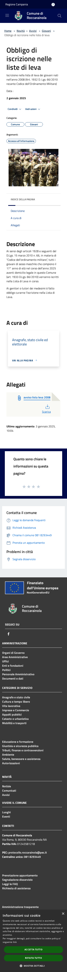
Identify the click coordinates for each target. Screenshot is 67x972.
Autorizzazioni (11, 763)
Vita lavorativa (11, 706)
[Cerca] (59, 16)
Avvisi (33, 31)
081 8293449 (32, 857)
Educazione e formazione (17, 742)
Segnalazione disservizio (17, 880)
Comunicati (9, 790)
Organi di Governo (13, 653)
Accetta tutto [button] (33, 949)
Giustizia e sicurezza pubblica (20, 746)
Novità (21, 31)
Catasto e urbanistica (15, 719)
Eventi (6, 816)
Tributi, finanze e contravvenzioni (22, 750)
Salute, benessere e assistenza (21, 759)
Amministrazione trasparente (20, 907)
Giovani (46, 31)
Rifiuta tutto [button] (33, 957)
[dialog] (33, 941)
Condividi (13, 109)
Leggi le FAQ (10, 884)
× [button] (63, 913)
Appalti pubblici (12, 714)
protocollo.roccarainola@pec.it (27, 852)
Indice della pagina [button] (23, 199)
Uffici (5, 661)
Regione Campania (16, 4)
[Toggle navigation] (7, 15)
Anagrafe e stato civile (16, 697)
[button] (33, 966)
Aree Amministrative (15, 657)
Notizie (6, 786)
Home (7, 31)
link (15, 942)
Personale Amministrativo (18, 674)
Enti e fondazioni (12, 665)
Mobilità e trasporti (14, 723)
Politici (6, 670)
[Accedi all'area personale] (53, 4)
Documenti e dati (12, 678)
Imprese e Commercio (15, 710)
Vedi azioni (31, 109)
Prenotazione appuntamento (20, 875)
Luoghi (6, 812)
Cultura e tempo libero (16, 701)
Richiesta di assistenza (16, 888)
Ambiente (8, 754)
